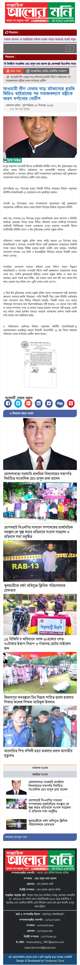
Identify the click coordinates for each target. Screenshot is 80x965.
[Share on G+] (28, 403)
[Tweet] (18, 403)
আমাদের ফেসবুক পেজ (16, 837)
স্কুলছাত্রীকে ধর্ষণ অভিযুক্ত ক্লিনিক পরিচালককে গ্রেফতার (34, 588)
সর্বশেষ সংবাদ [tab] (40, 768)
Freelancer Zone (54, 961)
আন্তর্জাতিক (36, 71)
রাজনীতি (53, 71)
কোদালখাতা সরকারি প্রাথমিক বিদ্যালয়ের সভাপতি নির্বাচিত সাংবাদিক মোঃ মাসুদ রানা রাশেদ (37, 476)
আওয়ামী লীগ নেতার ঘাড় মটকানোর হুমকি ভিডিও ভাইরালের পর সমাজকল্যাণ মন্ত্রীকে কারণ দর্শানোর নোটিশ (39, 94)
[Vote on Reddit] (49, 403)
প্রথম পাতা (15, 71)
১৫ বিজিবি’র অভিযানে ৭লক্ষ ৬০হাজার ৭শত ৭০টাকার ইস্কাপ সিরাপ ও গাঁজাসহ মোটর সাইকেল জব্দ (37, 644)
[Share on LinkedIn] (38, 403)
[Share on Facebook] (8, 403)
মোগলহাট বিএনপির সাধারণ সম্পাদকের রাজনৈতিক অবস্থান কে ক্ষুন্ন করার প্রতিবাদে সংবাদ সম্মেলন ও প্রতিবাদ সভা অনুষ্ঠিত (38, 532)
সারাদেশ (62, 71)
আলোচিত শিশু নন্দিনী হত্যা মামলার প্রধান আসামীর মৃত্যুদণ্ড (38, 753)
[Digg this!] (59, 403)
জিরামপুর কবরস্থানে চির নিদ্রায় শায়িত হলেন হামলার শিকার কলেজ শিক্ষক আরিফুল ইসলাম (38, 700)
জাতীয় (45, 71)
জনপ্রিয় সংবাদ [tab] (40, 775)
